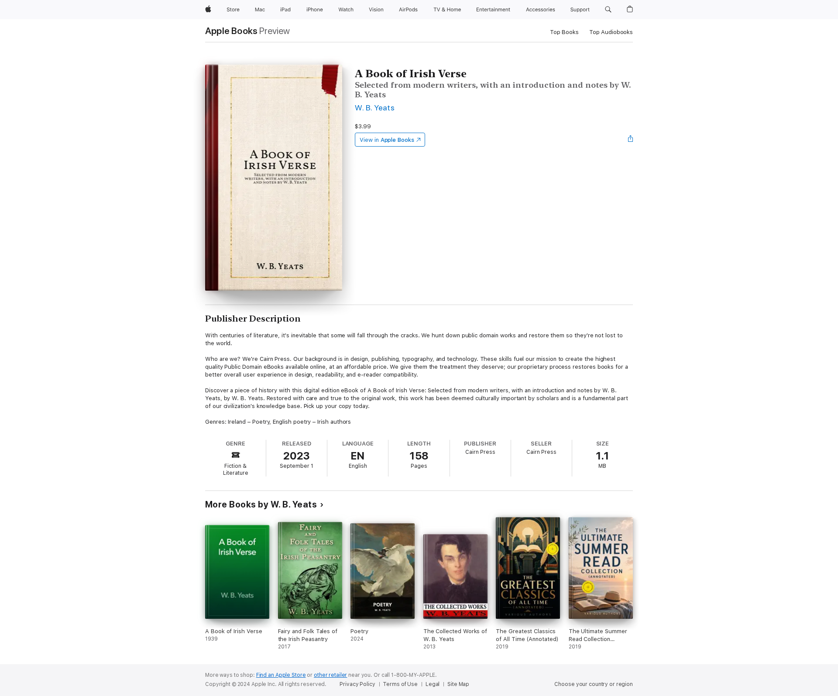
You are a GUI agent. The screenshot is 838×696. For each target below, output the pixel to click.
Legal (433, 684)
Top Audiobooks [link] (611, 32)
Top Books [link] (564, 32)
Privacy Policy (357, 684)
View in (387, 140)
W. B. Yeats (375, 107)
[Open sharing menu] (631, 140)
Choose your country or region (593, 684)
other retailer (330, 675)
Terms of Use (400, 684)
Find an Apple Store (281, 675)
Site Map (458, 684)
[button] (608, 9)
